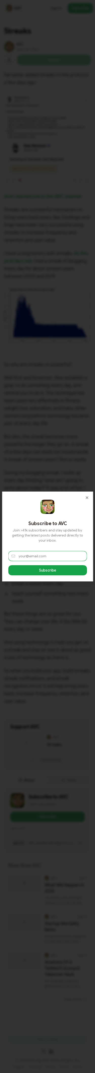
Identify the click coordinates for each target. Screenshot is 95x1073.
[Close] (87, 498)
